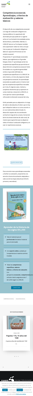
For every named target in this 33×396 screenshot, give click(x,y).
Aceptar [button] (5, 390)
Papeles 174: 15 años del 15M (16, 336)
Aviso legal (17, 380)
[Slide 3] (18, 356)
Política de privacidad (26, 380)
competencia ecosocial (9, 299)
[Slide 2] (16, 356)
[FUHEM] (5, 4)
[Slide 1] (15, 356)
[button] (29, 4)
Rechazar (20, 390)
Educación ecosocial (20, 299)
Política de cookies (21, 394)
